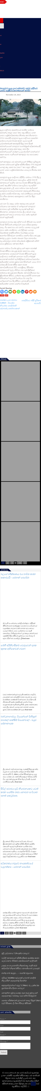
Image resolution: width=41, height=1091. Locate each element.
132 (19, 563)
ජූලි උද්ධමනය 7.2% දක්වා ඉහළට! (15, 953)
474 (19, 933)
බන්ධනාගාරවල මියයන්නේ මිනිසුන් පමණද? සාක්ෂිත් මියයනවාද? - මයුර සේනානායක (18, 720)
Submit (3, 1052)
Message (4, 1041)
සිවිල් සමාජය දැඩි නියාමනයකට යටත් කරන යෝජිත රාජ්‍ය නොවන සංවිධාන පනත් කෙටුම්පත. (19, 792)
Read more (26, 638)
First (1, 1025)
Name (3, 1019)
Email (3, 1035)
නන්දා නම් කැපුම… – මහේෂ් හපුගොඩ (17, 973)
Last (1, 1032)
